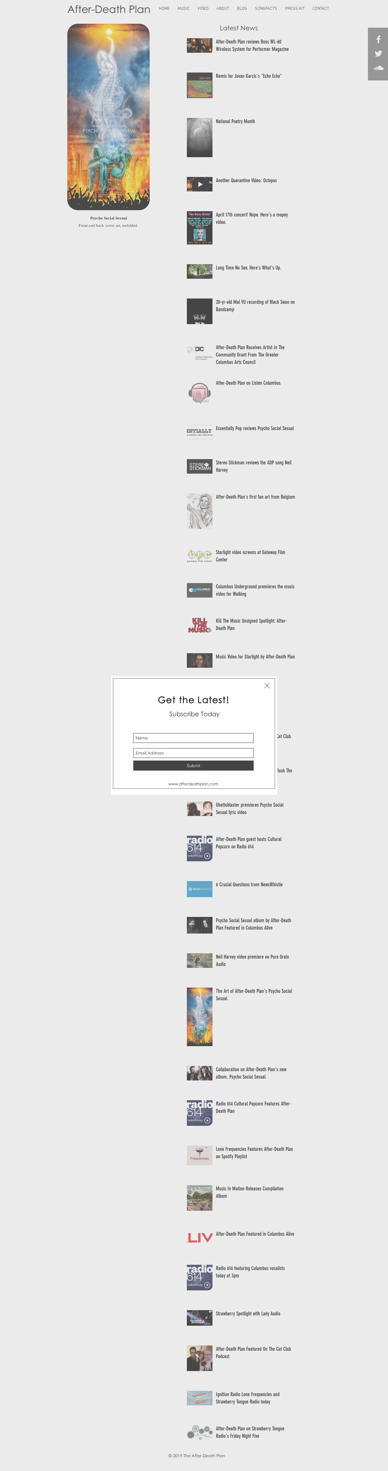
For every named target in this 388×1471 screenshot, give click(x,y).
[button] (267, 685)
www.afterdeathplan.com (193, 783)
